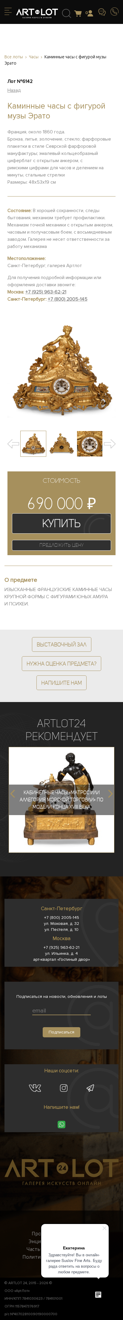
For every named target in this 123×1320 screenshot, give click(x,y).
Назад (14, 90)
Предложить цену (61, 545)
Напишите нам (61, 683)
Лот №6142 (20, 81)
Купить (61, 523)
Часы (34, 57)
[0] (79, 13)
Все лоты (13, 57)
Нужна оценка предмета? (61, 663)
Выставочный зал (62, 644)
